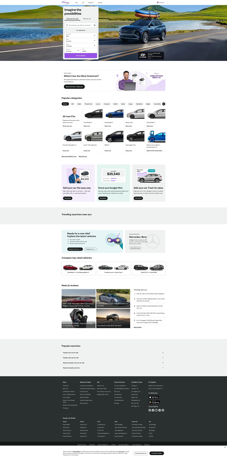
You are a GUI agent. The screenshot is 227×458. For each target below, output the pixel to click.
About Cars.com (82, 444)
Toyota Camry (66, 433)
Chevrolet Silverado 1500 (138, 427)
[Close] (225, 447)
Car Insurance (118, 397)
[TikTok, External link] (150, 410)
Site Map (116, 403)
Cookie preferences (141, 453)
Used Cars (65, 385)
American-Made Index (86, 400)
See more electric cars (69, 156)
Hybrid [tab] (115, 104)
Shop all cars (83, 156)
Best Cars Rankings (85, 394)
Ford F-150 (100, 430)
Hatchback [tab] (139, 104)
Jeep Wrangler (119, 424)
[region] (113, 451)
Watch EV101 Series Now (154, 151)
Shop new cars (67, 126)
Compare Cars (84, 391)
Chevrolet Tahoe (136, 433)
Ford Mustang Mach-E (103, 433)
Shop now (87, 126)
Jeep (116, 421)
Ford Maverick (101, 424)
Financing (65, 408)
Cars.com (121, 451)
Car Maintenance (119, 400)
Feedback (146, 444)
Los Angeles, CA (135, 391)
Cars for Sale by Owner (69, 394)
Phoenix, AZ (134, 394)
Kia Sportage (152, 424)
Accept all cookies (156, 453)
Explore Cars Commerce (155, 385)
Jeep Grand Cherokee (121, 427)
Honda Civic (83, 427)
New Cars (65, 388)
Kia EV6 (151, 436)
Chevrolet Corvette (137, 424)
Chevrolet (134, 421)
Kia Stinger (152, 430)
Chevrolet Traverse (137, 430)
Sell (83, 2)
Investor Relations (102, 444)
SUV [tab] (72, 104)
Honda (82, 421)
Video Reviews (84, 403)
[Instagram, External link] (159, 410)
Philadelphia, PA (135, 400)
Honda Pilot (83, 433)
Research (91, 2)
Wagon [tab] (148, 104)
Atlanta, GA (134, 397)
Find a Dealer (66, 397)
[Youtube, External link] (156, 410)
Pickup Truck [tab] (88, 104)
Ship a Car (117, 391)
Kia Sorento (152, 427)
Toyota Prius (66, 427)
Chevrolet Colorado (137, 436)
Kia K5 (150, 433)
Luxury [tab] (98, 104)
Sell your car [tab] (87, 19)
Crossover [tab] (107, 104)
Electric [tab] (65, 104)
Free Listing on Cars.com (104, 391)
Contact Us (92, 444)
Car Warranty (117, 394)
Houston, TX (134, 388)
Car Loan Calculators (120, 385)
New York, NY (135, 403)
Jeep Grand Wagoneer (121, 433)
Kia (150, 421)
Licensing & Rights (123, 444)
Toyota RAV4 (66, 424)
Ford (98, 421)
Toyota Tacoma (67, 430)
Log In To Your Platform (155, 388)
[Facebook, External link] (153, 410)
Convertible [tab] (157, 104)
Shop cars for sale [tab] (72, 19)
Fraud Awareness (137, 444)
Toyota (65, 421)
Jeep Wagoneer (119, 430)
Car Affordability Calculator (121, 388)
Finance (100, 2)
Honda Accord (84, 430)
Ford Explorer (101, 436)
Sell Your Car (100, 385)
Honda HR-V (83, 436)
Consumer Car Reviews (86, 385)
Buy (77, 2)
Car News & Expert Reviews (87, 388)
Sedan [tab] (79, 104)
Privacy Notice (76, 451)
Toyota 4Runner (67, 436)
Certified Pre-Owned (68, 391)
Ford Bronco (100, 427)
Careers (113, 444)
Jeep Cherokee (119, 436)
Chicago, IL (134, 385)
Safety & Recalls (84, 397)
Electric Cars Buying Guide (70, 405)
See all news (138, 327)
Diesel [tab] (123, 104)
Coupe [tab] (130, 104)
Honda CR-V (83, 424)
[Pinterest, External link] (163, 410)
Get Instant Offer (101, 388)
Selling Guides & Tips (102, 394)
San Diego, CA (135, 406)
